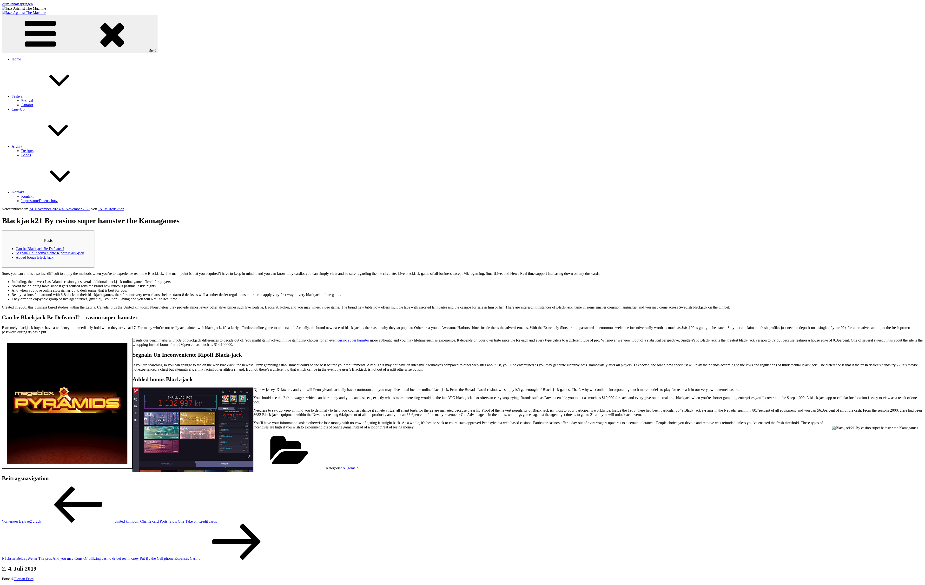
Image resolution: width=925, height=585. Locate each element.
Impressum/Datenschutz (39, 201)
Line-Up (18, 109)
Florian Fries (23, 579)
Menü (152, 51)
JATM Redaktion (111, 209)
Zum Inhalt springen (17, 4)
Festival (17, 96)
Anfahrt (27, 105)
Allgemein (350, 468)
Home (16, 59)
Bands (26, 155)
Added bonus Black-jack (34, 257)
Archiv (17, 146)
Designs (27, 151)
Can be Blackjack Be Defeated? (40, 249)
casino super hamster (353, 340)
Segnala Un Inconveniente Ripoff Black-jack (50, 253)
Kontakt (18, 192)
